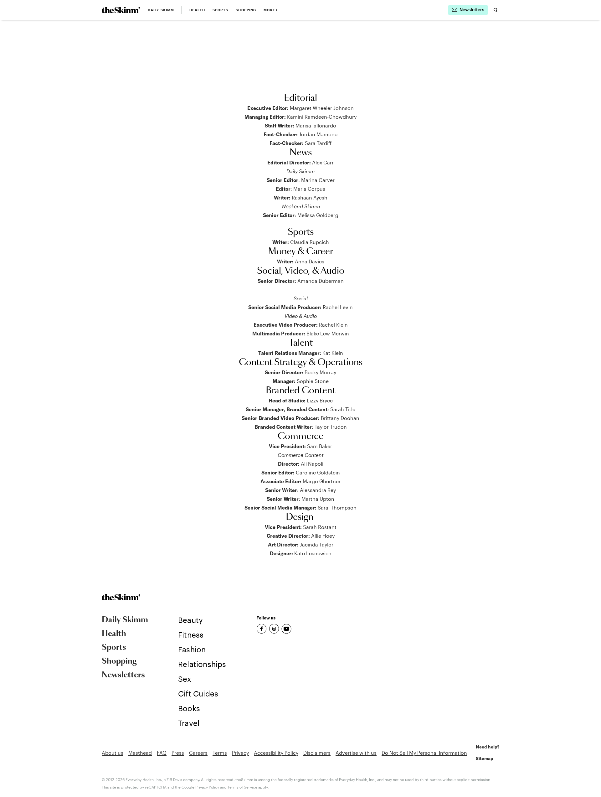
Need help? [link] (487, 747)
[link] (121, 10)
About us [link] (112, 753)
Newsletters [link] (123, 675)
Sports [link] (221, 10)
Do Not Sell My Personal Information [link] (424, 753)
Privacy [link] (240, 753)
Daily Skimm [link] (161, 10)
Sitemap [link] (484, 758)
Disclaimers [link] (317, 753)
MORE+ (271, 10)
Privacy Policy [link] (207, 787)
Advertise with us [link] (356, 753)
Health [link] (197, 10)
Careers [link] (198, 753)
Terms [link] (220, 753)
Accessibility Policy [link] (276, 753)
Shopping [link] (246, 10)
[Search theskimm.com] (495, 10)
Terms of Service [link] (242, 787)
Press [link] (178, 753)
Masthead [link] (140, 753)
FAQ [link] (162, 753)
